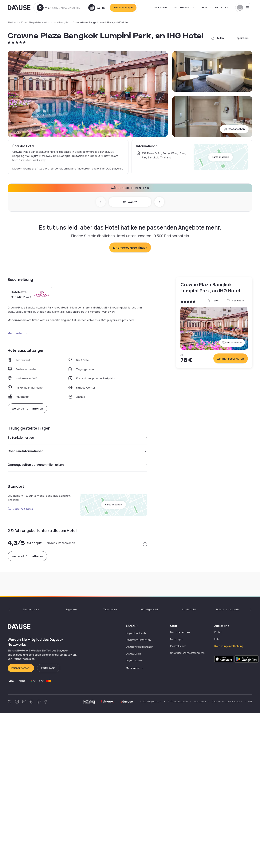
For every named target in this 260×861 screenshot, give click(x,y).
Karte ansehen (220, 157)
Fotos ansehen (236, 129)
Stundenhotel (188, 609)
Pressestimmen (178, 646)
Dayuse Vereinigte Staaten (139, 646)
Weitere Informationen (27, 408)
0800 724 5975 (23, 509)
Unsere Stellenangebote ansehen (187, 653)
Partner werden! (20, 668)
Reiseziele (161, 7)
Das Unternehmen (180, 632)
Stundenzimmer (31, 609)
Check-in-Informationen (26, 451)
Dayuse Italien (133, 653)
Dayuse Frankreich (136, 633)
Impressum (200, 701)
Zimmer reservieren (230, 359)
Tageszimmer (110, 609)
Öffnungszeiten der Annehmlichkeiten (36, 465)
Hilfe (204, 7)
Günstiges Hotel (149, 609)
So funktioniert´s (184, 7)
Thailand (13, 22)
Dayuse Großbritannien (138, 640)
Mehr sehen (16, 333)
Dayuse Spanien (134, 660)
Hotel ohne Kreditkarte (227, 609)
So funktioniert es (21, 437)
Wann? (132, 202)
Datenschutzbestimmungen (227, 701)
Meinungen (176, 639)
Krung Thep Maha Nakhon (35, 22)
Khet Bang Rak (62, 22)
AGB (250, 701)
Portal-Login (48, 668)
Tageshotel (71, 609)
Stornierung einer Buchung (228, 646)
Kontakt (218, 632)
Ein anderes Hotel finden (130, 248)
